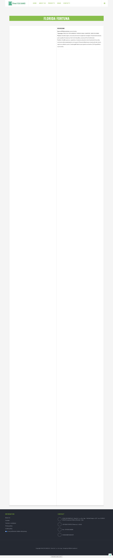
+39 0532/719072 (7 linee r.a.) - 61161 (72, 524)
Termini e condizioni (10, 523)
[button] (59, 53)
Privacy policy (8, 526)
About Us (7, 518)
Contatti (7, 520)
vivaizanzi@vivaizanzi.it (68, 534)
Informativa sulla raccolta (56, 556)
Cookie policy (8, 528)
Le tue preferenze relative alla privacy (17, 531)
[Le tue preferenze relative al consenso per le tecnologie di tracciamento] (110, 555)
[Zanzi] (17, 3)
